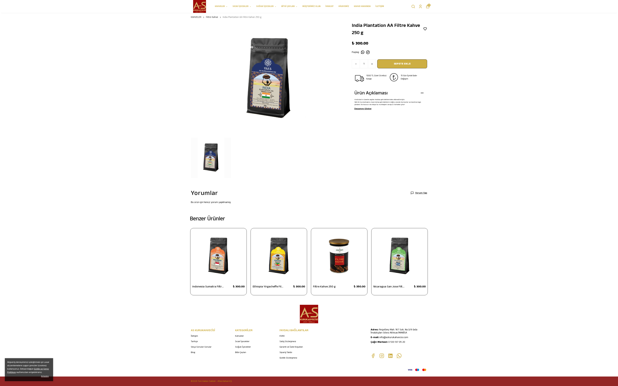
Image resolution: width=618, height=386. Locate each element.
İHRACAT (329, 6)
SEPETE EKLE (402, 64)
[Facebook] (373, 355)
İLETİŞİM (379, 6)
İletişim (194, 336)
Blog (193, 352)
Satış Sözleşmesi (288, 341)
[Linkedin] (390, 355)
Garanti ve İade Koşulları (291, 347)
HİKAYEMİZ (343, 6)
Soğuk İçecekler (243, 347)
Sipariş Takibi (286, 352)
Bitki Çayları (240, 352)
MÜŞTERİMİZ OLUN (311, 6)
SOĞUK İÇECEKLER (265, 6)
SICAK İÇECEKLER (240, 6)
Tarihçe (194, 341)
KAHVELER (220, 6)
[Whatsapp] (399, 355)
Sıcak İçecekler (242, 341)
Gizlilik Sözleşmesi (288, 357)
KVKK (282, 336)
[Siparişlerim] (420, 7)
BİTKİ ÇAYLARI (288, 6)
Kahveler (239, 336)
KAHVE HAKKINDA (362, 6)
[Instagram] (381, 355)
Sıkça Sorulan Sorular (201, 347)
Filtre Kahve (212, 17)
